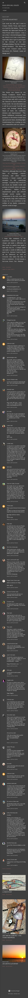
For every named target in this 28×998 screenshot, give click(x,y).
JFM (8, 670)
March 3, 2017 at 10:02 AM (12, 608)
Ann (8, 411)
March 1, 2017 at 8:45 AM (12, 375)
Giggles (9, 680)
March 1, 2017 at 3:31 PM (12, 439)
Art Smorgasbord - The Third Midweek (11, 936)
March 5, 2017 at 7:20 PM (12, 808)
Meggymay (10, 320)
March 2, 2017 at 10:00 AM (12, 555)
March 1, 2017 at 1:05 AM (12, 315)
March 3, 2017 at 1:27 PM (12, 666)
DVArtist (9, 699)
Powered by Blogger (15, 990)
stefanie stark (10, 783)
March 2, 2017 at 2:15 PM (12, 576)
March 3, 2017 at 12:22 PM (12, 650)
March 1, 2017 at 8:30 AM (12, 353)
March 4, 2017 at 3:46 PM (12, 742)
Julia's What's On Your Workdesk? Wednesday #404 (14, 85)
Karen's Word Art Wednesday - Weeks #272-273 (14, 169)
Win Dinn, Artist (11, 547)
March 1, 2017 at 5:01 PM (12, 462)
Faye (8, 613)
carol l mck (9, 655)
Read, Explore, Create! (10, 5)
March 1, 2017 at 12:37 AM (12, 282)
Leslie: (8, 425)
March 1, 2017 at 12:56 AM (12, 291)
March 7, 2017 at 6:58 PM (12, 865)
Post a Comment (6, 868)
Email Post (8, 267)
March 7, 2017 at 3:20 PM (12, 855)
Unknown (9, 343)
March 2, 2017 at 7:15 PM (12, 597)
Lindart (9, 443)
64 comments (9, 940)
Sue (8, 763)
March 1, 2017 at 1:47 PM (12, 421)
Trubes (8, 505)
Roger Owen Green (12, 580)
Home (4, 10)
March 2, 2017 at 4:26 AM (12, 519)
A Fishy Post (7, 892)
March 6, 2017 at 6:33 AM (12, 838)
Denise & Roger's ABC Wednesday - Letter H (14, 236)
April (8, 467)
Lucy (8, 276)
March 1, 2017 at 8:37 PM (12, 479)
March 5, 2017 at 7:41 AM (12, 769)
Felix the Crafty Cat (12, 483)
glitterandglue (10, 357)
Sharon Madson (11, 379)
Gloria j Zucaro (10, 859)
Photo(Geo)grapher (12, 286)
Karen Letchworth (11, 559)
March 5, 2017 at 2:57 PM (12, 797)
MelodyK (9, 389)
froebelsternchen (11, 295)
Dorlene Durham (11, 591)
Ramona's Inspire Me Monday (14, 90)
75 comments (9, 894)
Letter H (12, 269)
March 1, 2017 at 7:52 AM (12, 339)
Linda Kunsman (11, 643)
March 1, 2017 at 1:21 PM (12, 407)
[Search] (25, 2)
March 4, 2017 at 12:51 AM (12, 695)
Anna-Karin (10, 715)
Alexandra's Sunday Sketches (14, 89)
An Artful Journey (10, 964)
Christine (9, 601)
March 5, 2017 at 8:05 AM (12, 779)
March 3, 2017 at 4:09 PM (12, 676)
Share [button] (3, 267)
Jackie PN (9, 747)
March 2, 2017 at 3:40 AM (12, 501)
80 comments (9, 966)
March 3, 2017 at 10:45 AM (12, 622)
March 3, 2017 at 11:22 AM (12, 639)
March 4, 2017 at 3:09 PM (12, 728)
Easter (9, 269)
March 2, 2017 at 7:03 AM (12, 542)
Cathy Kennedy (11, 812)
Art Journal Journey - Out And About (14, 84)
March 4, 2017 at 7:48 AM (12, 710)
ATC (6, 269)
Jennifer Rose (10, 843)
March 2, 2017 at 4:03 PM (12, 587)
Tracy (8, 627)
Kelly (8, 523)
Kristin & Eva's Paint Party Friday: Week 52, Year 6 (14, 87)
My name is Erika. (11, 801)
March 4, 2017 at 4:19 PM (12, 759)
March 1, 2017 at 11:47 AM (12, 385)
